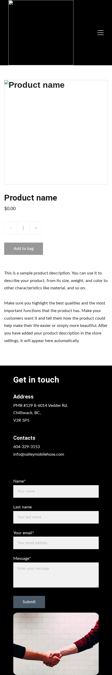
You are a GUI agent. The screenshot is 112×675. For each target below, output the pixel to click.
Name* (19, 481)
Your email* (23, 533)
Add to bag (24, 248)
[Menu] (100, 32)
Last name (22, 507)
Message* (22, 558)
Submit (29, 602)
